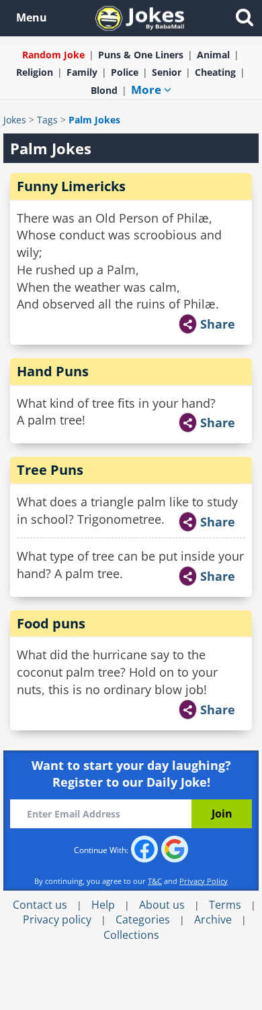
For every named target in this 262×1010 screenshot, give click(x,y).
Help (103, 904)
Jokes (14, 119)
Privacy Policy (203, 881)
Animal (213, 54)
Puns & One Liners (140, 54)
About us (162, 904)
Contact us (40, 904)
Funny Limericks (71, 186)
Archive (213, 919)
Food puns (51, 623)
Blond (104, 90)
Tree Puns (50, 470)
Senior (166, 72)
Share (217, 324)
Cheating (215, 72)
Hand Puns (53, 371)
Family (82, 72)
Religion (34, 72)
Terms (225, 904)
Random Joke (53, 54)
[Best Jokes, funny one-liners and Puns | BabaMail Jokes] (140, 17)
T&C (155, 881)
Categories (143, 919)
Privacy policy (57, 919)
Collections (131, 935)
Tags (47, 119)
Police (124, 72)
